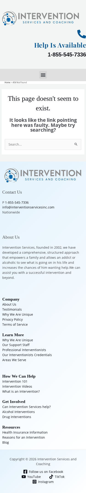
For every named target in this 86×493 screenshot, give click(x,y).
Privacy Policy (12, 319)
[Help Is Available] (81, 34)
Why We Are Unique (17, 314)
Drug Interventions (16, 417)
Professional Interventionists (24, 350)
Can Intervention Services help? (26, 407)
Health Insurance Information (25, 432)
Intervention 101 (15, 381)
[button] (43, 75)
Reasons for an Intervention (23, 437)
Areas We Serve (14, 360)
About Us (9, 304)
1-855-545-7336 (67, 54)
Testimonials (12, 309)
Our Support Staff (16, 345)
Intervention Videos (17, 386)
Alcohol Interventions (18, 412)
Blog (5, 442)
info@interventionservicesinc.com (28, 207)
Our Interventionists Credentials (27, 355)
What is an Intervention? (21, 391)
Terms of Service (15, 324)
